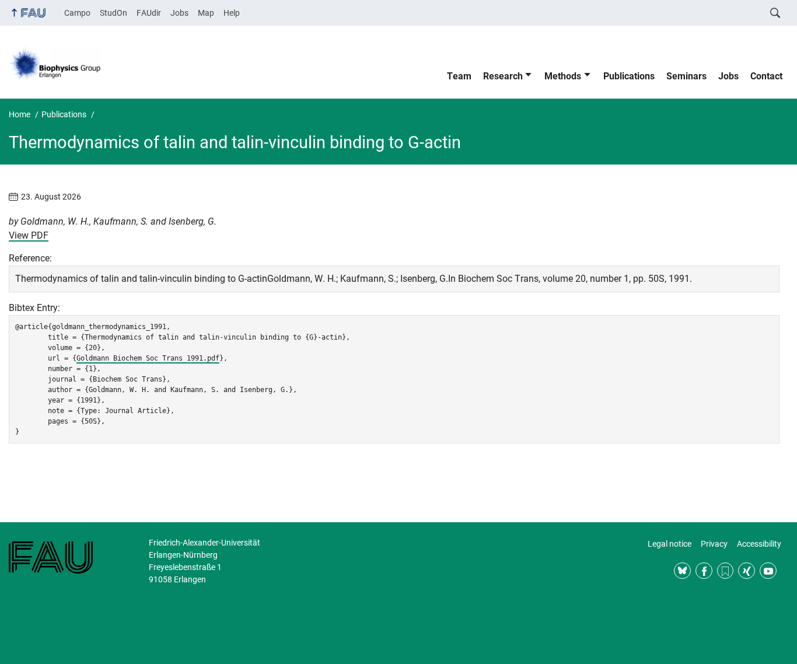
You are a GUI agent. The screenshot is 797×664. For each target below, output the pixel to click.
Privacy (714, 543)
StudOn (113, 13)
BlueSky (682, 570)
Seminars (686, 76)
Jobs (179, 13)
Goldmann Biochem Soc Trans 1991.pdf (147, 358)
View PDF (28, 235)
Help (231, 13)
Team (459, 76)
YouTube (768, 570)
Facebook (703, 570)
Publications (629, 76)
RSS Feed (725, 570)
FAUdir (149, 13)
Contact (766, 76)
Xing (746, 570)
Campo (77, 13)
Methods (562, 76)
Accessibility (759, 543)
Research (503, 76)
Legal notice (669, 543)
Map (206, 13)
